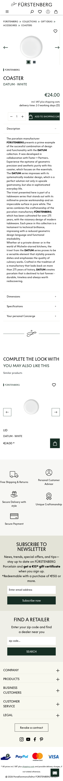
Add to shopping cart (47, 116)
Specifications (15, 306)
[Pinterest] (41, 739)
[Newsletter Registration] (55, 773)
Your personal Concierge (21, 316)
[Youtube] (28, 739)
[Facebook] (35, 739)
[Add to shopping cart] (55, 443)
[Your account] (48, 11)
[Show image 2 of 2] (34, 62)
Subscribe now (31, 600)
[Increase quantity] (22, 117)
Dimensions (13, 296)
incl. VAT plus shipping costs (45, 101)
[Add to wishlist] (55, 31)
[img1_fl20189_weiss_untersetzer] (31, 47)
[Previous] (5, 47)
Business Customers (12, 690)
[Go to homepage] (31, 4)
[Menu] (7, 11)
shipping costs (28, 766)
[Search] (32, 11)
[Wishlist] (40, 11)
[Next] (57, 47)
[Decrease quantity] (11, 117)
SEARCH (31, 651)
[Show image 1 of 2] (28, 62)
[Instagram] (22, 739)
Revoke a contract (31, 727)
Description (13, 128)
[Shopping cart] (56, 11)
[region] (31, 47)
